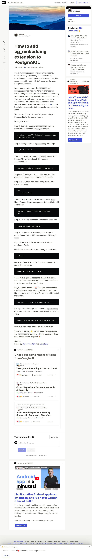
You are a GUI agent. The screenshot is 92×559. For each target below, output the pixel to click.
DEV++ (26, 543)
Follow (78, 16)
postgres (34, 67)
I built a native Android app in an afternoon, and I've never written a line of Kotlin (36, 498)
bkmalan (22, 34)
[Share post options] (4, 70)
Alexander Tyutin (25, 408)
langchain (18, 67)
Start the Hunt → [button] (75, 140)
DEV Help (53, 543)
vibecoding (29, 371)
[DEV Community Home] (3, 2)
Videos (32, 543)
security (41, 418)
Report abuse (43, 455)
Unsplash (44, 344)
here (52, 104)
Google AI (36, 364)
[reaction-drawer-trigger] (4, 43)
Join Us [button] (6, 555)
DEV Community (18, 541)
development (32, 418)
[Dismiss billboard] (89, 546)
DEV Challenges (17, 543)
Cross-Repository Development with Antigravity (35, 388)
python (27, 67)
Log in (72, 2)
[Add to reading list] (4, 57)
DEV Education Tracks (42, 543)
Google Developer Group (39, 383)
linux (41, 67)
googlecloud (21, 371)
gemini (30, 392)
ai (17, 392)
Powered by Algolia (59, 2)
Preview (31, 450)
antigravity (23, 392)
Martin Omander (25, 364)
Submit (21, 450)
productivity (39, 371)
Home (9, 543)
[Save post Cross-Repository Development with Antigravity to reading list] (55, 397)
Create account (83, 2)
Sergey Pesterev (30, 344)
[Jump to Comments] (4, 50)
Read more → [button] (20, 525)
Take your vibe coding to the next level (36, 368)
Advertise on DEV (63, 543)
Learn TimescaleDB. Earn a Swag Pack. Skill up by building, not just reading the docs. (78, 102)
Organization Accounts (76, 543)
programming (38, 392)
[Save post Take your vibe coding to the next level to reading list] (55, 375)
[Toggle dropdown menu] (58, 349)
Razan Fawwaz (24, 383)
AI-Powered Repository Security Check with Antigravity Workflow (33, 413)
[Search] (9, 2)
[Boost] (4, 63)
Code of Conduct (31, 455)
